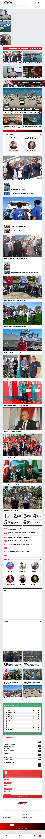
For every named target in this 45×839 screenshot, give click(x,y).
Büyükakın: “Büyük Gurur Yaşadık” (12, 352)
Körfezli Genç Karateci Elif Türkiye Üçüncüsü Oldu (16, 405)
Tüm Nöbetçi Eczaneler (23, 796)
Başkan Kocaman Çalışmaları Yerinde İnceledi (15, 326)
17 (27, 112)
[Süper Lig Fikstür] (40, 737)
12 (20, 112)
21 (33, 112)
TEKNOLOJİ (18, 6)
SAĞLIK (6, 621)
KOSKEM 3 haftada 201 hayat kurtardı (16, 547)
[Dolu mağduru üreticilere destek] (22, 497)
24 (37, 112)
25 (38, 112)
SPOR (23, 6)
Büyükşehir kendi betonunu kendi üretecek (17, 540)
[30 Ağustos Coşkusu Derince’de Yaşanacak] (22, 445)
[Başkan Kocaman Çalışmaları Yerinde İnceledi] (22, 313)
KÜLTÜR (27, 6)
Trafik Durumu (7, 814)
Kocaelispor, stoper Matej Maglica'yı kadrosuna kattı (17, 484)
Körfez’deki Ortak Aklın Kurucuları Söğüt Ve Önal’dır (31, 138)
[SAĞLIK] (40, 621)
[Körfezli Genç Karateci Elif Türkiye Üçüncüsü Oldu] (22, 392)
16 (25, 112)
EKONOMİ (13, 6)
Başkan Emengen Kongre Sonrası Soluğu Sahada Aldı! (39, 516)
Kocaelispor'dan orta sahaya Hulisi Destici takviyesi (19, 537)
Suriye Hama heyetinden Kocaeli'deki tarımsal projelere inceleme (22, 555)
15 (24, 112)
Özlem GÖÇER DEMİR (13, 150)
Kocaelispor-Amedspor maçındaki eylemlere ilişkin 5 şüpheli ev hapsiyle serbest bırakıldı (31, 665)
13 (21, 112)
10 (17, 112)
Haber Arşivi (7, 820)
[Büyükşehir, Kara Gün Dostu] (22, 366)
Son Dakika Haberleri (28, 817)
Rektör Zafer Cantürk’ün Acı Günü (12, 431)
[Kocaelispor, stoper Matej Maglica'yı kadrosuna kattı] (22, 471)
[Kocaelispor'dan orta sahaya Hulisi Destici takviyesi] (12, 674)
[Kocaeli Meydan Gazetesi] (8, 2)
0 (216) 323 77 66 (8, 788)
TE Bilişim (25, 828)
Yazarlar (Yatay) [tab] (8, 134)
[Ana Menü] (40, 2)
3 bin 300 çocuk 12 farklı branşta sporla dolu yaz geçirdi (20, 544)
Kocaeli (6, 663)
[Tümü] (40, 559)
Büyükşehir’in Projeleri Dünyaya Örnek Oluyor (33, 523)
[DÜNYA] (40, 590)
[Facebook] (22, 808)
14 (22, 112)
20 (31, 112)
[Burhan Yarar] (32, 145)
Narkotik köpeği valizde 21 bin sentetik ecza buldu (19, 551)
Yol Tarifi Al (15, 782)
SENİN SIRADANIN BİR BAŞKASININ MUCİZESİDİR (13, 138)
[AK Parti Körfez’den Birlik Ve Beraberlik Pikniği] (22, 287)
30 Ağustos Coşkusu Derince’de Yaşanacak (14, 457)
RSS (12, 825)
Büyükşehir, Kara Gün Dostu (11, 379)
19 (30, 112)
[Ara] (39, 2)
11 (18, 112)
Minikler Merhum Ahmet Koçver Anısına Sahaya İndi (29, 516)
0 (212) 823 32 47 (8, 782)
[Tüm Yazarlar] (40, 134)
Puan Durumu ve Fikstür (28, 814)
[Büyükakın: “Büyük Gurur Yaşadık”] (22, 340)
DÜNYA (7, 6)
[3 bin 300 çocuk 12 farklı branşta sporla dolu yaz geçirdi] (32, 674)
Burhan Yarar (32, 150)
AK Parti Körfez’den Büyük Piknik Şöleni (19, 516)
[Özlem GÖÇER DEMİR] (13, 145)
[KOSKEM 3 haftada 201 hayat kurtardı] (32, 691)
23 (36, 112)
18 (28, 112)
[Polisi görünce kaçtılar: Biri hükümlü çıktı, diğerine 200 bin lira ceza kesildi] (12, 656)
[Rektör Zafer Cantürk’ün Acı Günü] (22, 418)
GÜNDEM (3, 6)
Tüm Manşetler (7, 817)
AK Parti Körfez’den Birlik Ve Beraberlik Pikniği (15, 300)
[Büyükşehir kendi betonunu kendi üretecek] (12, 691)
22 (34, 112)
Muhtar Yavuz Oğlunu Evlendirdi (9, 516)
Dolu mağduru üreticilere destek (12, 510)
